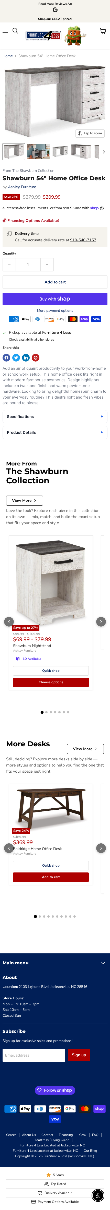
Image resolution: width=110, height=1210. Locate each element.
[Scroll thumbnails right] (103, 151)
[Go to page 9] (70, 916)
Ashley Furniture (22, 186)
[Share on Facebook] (6, 358)
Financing (66, 1135)
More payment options (55, 311)
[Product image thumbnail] (38, 151)
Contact (47, 1135)
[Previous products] (9, 622)
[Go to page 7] (68, 712)
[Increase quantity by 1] (47, 264)
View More (21, 500)
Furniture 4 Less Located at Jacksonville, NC (52, 1145)
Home (8, 56)
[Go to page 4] (55, 712)
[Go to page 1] (41, 712)
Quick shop (51, 670)
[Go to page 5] (59, 712)
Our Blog (90, 1150)
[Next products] (101, 622)
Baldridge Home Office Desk (37, 848)
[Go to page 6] (64, 712)
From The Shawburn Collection (28, 171)
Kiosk (82, 1135)
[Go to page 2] (46, 712)
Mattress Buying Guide (52, 1140)
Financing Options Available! (32, 220)
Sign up (79, 1055)
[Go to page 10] (74, 916)
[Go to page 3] (51, 712)
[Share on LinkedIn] (26, 358)
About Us (29, 1135)
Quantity (9, 254)
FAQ (95, 1135)
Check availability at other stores (31, 339)
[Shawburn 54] (14, 151)
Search (11, 1135)
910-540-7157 (83, 240)
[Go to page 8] (66, 916)
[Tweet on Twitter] (16, 358)
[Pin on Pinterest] (35, 358)
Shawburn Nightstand (32, 645)
